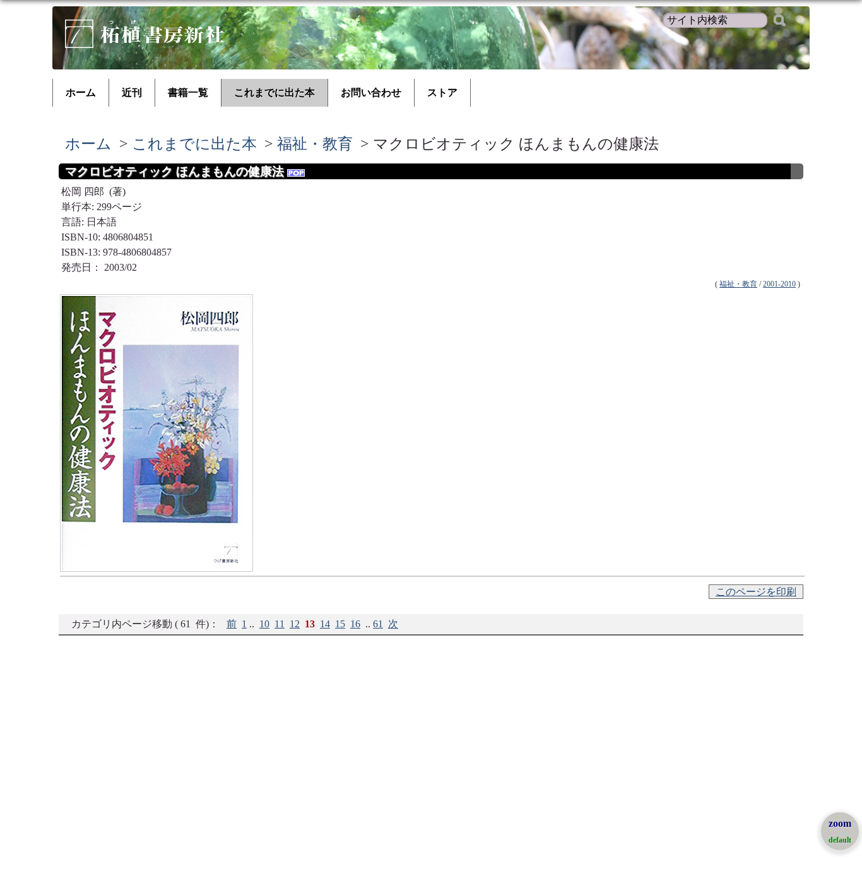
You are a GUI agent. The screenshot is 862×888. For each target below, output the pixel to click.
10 (264, 624)
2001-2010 (779, 284)
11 (280, 624)
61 (378, 624)
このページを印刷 (756, 591)
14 (325, 624)
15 (340, 624)
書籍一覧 (188, 92)
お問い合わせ (371, 92)
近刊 (132, 92)
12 (295, 624)
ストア (442, 92)
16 (355, 624)
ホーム (81, 92)
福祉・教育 (315, 144)
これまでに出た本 (274, 92)
